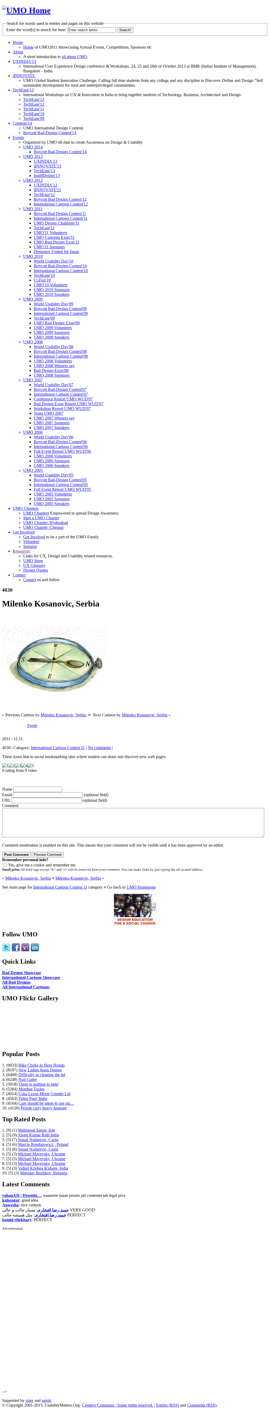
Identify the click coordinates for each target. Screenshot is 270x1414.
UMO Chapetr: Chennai (43, 527)
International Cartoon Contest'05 (61, 484)
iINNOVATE (24, 75)
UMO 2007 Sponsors (52, 423)
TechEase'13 (23, 90)
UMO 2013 (33, 156)
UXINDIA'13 (24, 61)
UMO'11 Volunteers (50, 232)
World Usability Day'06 (53, 437)
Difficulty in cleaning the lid (41, 1074)
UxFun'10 (42, 280)
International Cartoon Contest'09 (61, 313)
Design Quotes (35, 570)
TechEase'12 (33, 104)
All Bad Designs (16, 982)
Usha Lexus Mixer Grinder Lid (44, 1093)
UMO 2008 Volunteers (53, 361)
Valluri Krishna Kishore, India (43, 1168)
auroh (46, 1400)
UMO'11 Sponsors (49, 247)
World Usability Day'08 (53, 346)
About (18, 52)
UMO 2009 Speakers (51, 337)
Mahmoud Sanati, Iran (36, 1130)
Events (18, 137)
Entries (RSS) (167, 1405)
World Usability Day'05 (53, 475)
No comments (99, 747)
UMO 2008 (33, 342)
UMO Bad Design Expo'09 (57, 323)
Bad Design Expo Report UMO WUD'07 (68, 404)
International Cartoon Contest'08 (61, 356)
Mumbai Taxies (31, 1089)
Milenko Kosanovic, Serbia (63, 715)
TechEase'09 (33, 118)
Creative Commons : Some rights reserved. (117, 1405)
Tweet (32, 725)
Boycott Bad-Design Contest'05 (60, 480)
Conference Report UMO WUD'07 (63, 399)
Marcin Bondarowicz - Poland (43, 1144)
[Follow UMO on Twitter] (6, 950)
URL (6, 800)
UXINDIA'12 (45, 185)
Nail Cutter (27, 1079)
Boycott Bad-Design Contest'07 (60, 389)
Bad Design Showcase (21, 972)
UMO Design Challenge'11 (56, 223)
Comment (10, 805)
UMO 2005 (33, 470)
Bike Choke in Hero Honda (41, 1065)
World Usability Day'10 (53, 261)
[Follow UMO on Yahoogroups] (25, 950)
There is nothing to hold (38, 1084)
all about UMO (74, 56)
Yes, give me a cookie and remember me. (42, 865)
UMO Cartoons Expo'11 (54, 237)
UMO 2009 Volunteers (53, 327)
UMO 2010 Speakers (51, 294)
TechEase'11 (33, 109)
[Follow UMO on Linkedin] (35, 950)
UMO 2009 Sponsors (52, 332)
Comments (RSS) (201, 1405)
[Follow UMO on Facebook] (16, 950)
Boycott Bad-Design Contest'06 (60, 442)
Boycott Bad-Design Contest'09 (60, 308)
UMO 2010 (33, 256)
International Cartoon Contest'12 (61, 204)
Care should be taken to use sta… (46, 1103)
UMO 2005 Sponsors (52, 499)
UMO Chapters (25, 508)
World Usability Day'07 (53, 384)
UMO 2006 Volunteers (53, 456)
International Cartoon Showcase (31, 977)
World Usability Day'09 (53, 304)
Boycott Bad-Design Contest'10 (60, 266)
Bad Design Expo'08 (51, 370)
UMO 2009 (33, 299)
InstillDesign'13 (47, 175)
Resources (21, 551)
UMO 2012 (33, 180)
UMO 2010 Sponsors (52, 289)
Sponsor (30, 546)
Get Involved (24, 532)
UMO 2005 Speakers (51, 503)
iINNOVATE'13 (47, 166)
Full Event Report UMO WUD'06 (62, 451)
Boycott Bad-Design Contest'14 (49, 132)
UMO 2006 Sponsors (52, 461)
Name (7, 789)
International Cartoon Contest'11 (61, 218)
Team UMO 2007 (49, 413)
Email (7, 794)
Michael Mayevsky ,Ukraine (41, 1154)
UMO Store (33, 560)
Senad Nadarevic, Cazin (38, 1139)
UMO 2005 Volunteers (53, 494)
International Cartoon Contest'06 (61, 446)
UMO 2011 (32, 209)
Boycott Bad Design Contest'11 (60, 213)
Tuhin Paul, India (32, 1098)
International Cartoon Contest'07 (61, 394)
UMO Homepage (141, 887)
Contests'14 (22, 123)
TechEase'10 (33, 113)
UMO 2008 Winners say (54, 365)
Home (18, 42)
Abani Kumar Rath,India (38, 1135)
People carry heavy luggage (44, 1108)
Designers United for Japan (56, 251)
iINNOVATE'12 (47, 190)
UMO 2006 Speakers (51, 465)
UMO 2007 (33, 380)
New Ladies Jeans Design (40, 1070)
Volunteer (31, 541)
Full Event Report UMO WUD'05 (62, 489)
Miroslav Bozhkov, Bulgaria (43, 1173)
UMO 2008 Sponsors (52, 375)
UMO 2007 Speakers (51, 427)
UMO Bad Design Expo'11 (56, 242)
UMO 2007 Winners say (54, 418)
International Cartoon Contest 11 (58, 747)
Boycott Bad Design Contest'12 (60, 199)
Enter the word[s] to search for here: (36, 29)
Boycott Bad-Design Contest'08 (60, 351)
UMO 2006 (33, 432)
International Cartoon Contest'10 (61, 270)
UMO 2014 (33, 147)
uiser (29, 1400)
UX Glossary (34, 565)
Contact (19, 575)
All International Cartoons (26, 987)
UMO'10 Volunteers (51, 285)
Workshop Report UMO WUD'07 (62, 408)
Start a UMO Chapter (41, 518)
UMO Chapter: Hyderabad (45, 522)
